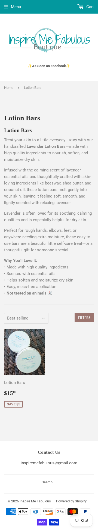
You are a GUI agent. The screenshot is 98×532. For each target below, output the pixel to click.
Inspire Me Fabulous (35, 501)
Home (8, 88)
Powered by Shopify (71, 501)
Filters (84, 318)
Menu (16, 6)
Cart (89, 6)
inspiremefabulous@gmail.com (49, 463)
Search (47, 482)
